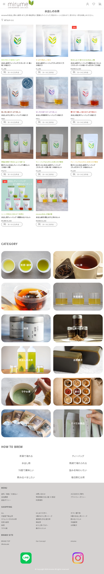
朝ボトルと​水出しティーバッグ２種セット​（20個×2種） (15, 166)
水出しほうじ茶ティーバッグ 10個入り (14, 115)
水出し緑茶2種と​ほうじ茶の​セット (48, 217)
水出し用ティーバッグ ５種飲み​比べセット (16, 217)
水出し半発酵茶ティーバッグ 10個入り (49, 115)
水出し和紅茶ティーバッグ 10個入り (83, 115)
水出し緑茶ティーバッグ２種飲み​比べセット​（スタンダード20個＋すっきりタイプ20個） (86, 64)
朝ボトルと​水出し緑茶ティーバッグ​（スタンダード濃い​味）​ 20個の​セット (49, 166)
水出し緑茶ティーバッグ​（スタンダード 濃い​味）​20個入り (16, 64)
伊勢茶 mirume (20, 4)
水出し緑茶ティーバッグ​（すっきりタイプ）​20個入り (50, 64)
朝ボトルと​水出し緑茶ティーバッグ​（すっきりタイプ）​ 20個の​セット (83, 166)
